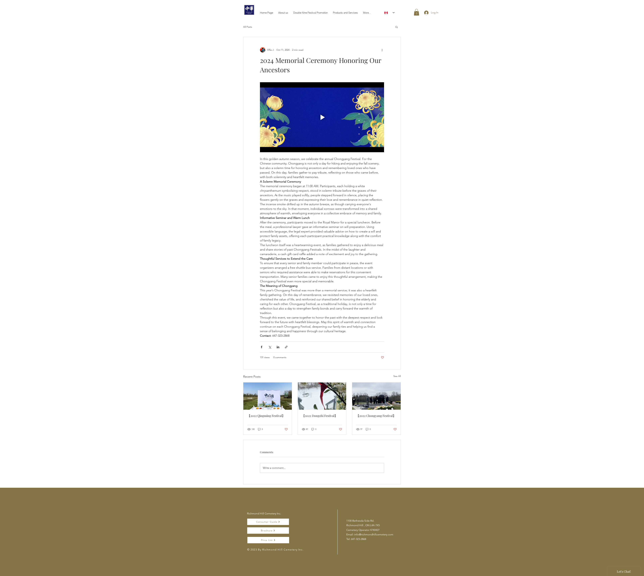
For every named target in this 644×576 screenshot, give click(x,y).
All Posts (247, 26)
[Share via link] (286, 347)
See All (397, 376)
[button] (416, 12)
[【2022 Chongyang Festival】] (376, 396)
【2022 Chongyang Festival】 (376, 416)
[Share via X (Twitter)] (269, 347)
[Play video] (322, 117)
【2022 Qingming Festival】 (266, 416)
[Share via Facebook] (261, 347)
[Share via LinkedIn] (278, 347)
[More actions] (382, 50)
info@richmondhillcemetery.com (373, 534)
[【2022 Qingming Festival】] (267, 396)
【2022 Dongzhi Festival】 (319, 416)
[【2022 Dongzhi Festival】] (322, 396)
